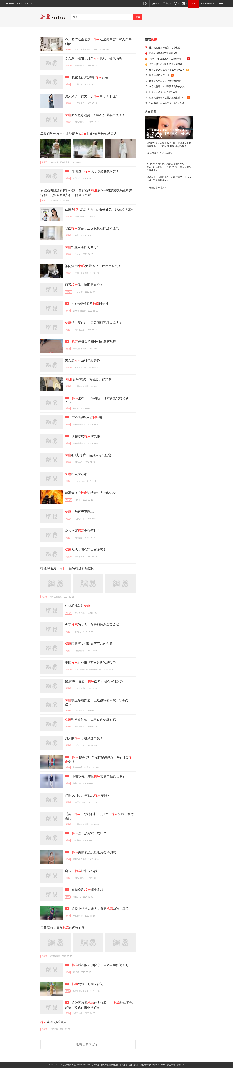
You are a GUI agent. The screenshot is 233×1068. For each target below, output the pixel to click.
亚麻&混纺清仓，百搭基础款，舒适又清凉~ (99, 209)
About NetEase (83, 1065)
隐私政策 (133, 1065)
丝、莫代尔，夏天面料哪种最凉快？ (93, 322)
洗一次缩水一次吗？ (89, 833)
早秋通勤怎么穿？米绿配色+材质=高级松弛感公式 (78, 134)
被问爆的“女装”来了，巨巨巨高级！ (93, 266)
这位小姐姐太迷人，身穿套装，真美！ (101, 909)
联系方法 (105, 1065)
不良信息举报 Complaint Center (151, 1065)
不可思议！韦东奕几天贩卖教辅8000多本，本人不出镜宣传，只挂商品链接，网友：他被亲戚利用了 (169, 166)
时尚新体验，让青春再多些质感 (90, 719)
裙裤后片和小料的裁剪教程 (94, 341)
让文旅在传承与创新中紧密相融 (164, 47)
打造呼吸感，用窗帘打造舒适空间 (67, 568)
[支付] (176, 3)
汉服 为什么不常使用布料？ (87, 795)
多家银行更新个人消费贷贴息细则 (165, 80)
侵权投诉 (180, 1065)
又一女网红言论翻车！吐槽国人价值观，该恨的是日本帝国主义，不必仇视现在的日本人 (168, 133)
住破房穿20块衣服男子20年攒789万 (167, 69)
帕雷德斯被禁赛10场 (159, 75)
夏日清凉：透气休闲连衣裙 (62, 927)
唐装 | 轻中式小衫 (81, 871)
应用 (18, 3)
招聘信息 (114, 1065)
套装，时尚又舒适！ (89, 984)
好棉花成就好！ (79, 606)
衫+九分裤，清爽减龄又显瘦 (88, 455)
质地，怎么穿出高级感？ (85, 549)
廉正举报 (171, 1065)
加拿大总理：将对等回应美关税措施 (167, 86)
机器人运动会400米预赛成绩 (163, 53)
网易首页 (10, 3)
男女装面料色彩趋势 (82, 360)
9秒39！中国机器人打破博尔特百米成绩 (168, 58)
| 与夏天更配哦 (79, 511)
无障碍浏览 (29, 3)
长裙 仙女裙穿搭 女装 (89, 77)
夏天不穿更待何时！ (82, 530)
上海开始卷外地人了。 (158, 187)
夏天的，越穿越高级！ (84, 738)
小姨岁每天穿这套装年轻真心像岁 (98, 776)
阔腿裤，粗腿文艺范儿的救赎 (89, 643)
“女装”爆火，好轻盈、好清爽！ (90, 379)
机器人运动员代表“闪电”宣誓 (163, 91)
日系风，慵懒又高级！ (84, 285)
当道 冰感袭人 (53, 1022)
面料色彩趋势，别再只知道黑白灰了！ (95, 115)
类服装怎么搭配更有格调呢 (94, 852)
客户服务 (123, 1065)
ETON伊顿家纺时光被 (90, 304)
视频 (68, 84)
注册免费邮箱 (206, 3)
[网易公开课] (155, 3)
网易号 (69, 49)
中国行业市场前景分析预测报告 (90, 662)
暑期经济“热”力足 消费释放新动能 (165, 64)
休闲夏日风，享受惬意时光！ (95, 171)
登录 (193, 3)
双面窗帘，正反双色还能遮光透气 (92, 228)
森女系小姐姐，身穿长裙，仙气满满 (93, 58)
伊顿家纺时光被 (85, 436)
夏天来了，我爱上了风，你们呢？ (92, 96)
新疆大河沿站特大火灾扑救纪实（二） (95, 493)
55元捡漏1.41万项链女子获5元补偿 (166, 103)
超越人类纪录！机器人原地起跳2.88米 (168, 97)
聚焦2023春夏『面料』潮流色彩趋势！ (95, 681)
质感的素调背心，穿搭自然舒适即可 (100, 965)
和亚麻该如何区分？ (82, 247)
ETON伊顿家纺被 (86, 417)
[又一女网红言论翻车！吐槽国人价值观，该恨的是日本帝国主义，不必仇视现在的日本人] (169, 127)
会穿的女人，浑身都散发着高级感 (92, 624)
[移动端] (145, 3)
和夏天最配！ (77, 474)
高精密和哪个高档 (87, 890)
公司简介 (95, 1065)
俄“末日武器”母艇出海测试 (160, 153)
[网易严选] (166, 3)
